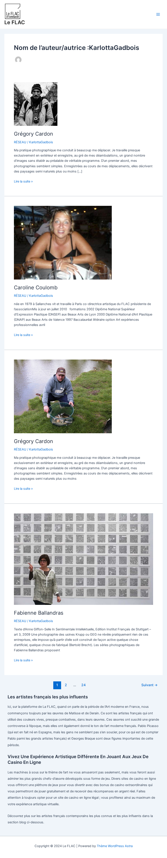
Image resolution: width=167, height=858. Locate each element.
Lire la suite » (23, 181)
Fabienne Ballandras (38, 613)
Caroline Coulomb (36, 287)
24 (83, 685)
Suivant (149, 685)
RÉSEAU (20, 142)
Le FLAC (14, 22)
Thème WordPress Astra (115, 846)
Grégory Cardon (33, 134)
